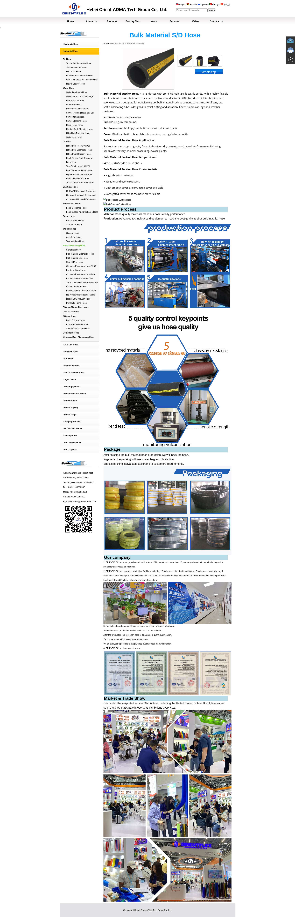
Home (70, 21)
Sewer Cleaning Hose (76, 121)
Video (195, 21)
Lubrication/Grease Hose (77, 178)
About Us (91, 21)
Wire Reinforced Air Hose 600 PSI (81, 80)
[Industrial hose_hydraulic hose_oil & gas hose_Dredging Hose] (114, 16)
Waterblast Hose (74, 137)
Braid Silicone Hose (75, 320)
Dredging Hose (71, 352)
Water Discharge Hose (76, 92)
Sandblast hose (73, 250)
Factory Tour (132, 21)
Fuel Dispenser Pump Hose (79, 170)
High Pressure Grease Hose (79, 174)
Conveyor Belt (71, 435)
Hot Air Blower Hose (75, 84)
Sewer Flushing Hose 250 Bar (80, 113)
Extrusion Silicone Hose (77, 324)
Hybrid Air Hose (73, 71)
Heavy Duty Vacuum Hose (78, 299)
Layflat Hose (70, 379)
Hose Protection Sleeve (75, 393)
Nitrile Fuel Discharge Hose (79, 150)
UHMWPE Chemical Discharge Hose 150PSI (80, 191)
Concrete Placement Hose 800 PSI (80, 274)
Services (175, 21)
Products (112, 21)
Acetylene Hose (73, 237)
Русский (204, 4)
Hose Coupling (71, 407)
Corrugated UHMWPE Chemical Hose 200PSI (81, 199)
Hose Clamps (70, 414)
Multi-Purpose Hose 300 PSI (79, 75)
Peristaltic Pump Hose (76, 303)
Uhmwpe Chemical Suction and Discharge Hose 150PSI (81, 195)
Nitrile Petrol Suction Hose (78, 154)
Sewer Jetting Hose (75, 117)
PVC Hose (68, 359)
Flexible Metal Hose (73, 428)
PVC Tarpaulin (70, 449)
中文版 (226, 4)
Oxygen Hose (72, 233)
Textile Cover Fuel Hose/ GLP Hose (80, 182)
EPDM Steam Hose (75, 220)
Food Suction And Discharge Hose (82, 212)
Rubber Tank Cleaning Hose (79, 129)
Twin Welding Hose (75, 241)
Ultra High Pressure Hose (78, 133)
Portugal (216, 4)
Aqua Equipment (72, 386)
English (183, 4)
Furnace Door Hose (75, 100)
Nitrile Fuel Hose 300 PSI (78, 146)
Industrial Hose (71, 51)
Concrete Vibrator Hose (77, 286)
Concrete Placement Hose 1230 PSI (81, 266)
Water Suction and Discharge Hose (79, 96)
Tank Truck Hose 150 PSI (78, 166)
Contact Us (216, 21)
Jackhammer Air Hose (76, 67)
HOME (106, 43)
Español (193, 4)
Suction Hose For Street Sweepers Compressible (82, 282)
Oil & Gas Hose (71, 345)
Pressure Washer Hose (77, 109)
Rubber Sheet (70, 400)
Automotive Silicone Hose (78, 328)
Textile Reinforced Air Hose (78, 63)
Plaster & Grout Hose (76, 270)
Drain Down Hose (74, 125)
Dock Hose (71, 162)
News (154, 21)
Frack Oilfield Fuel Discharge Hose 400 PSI (79, 158)
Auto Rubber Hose (72, 442)
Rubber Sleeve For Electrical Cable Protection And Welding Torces (80, 278)
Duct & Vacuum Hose (74, 373)
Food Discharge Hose (76, 208)
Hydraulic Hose (71, 44)
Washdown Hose (74, 104)
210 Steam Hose (74, 224)
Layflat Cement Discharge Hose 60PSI (81, 291)
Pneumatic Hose (72, 366)
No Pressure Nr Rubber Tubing (80, 295)
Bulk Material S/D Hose (77, 258)
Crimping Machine (72, 421)
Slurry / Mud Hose (74, 262)
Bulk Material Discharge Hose (80, 254)
